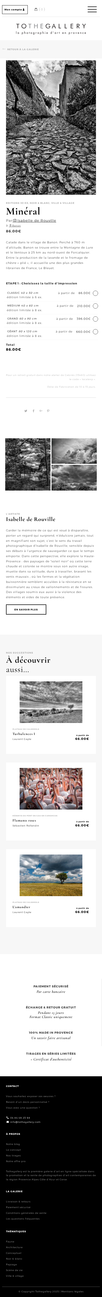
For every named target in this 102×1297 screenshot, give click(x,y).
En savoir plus (26, 609)
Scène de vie (14, 1270)
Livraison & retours (18, 1201)
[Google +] (40, 411)
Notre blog (13, 1144)
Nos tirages (13, 1155)
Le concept (13, 1149)
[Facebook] (33, 411)
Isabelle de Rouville (37, 220)
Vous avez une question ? (23, 1107)
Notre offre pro (16, 1161)
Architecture (14, 1247)
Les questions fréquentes (23, 1218)
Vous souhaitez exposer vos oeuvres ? (31, 1096)
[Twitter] (25, 411)
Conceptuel (13, 1253)
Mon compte (13, 9)
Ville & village (15, 1275)
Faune (10, 1241)
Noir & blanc (14, 1258)
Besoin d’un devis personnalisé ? (27, 1101)
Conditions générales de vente (26, 1212)
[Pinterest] (47, 411)
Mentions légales (72, 1291)
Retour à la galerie (23, 49)
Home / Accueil (51, 24)
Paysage (11, 1264)
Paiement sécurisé (18, 1207)
